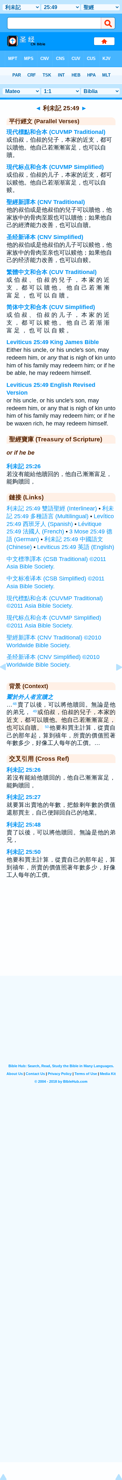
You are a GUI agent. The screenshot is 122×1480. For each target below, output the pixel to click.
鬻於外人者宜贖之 (30, 697)
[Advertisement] (61, 935)
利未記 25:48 (24, 824)
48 (15, 704)
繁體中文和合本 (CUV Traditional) (52, 272)
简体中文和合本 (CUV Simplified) (51, 307)
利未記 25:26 (24, 466)
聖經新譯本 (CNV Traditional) (46, 202)
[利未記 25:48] (8, 681)
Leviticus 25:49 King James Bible (53, 342)
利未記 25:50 (24, 852)
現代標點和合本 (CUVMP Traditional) (56, 132)
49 (35, 711)
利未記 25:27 (24, 797)
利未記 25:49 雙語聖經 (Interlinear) (52, 508)
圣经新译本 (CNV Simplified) (45, 237)
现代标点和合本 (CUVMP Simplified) (55, 167)
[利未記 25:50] (114, 681)
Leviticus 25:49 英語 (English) (75, 547)
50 (47, 727)
